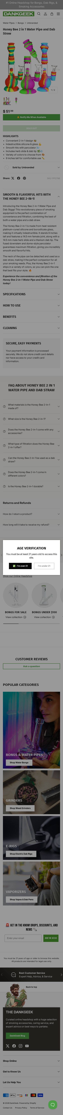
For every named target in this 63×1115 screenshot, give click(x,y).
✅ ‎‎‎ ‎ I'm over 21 (20, 566)
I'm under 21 (44, 566)
